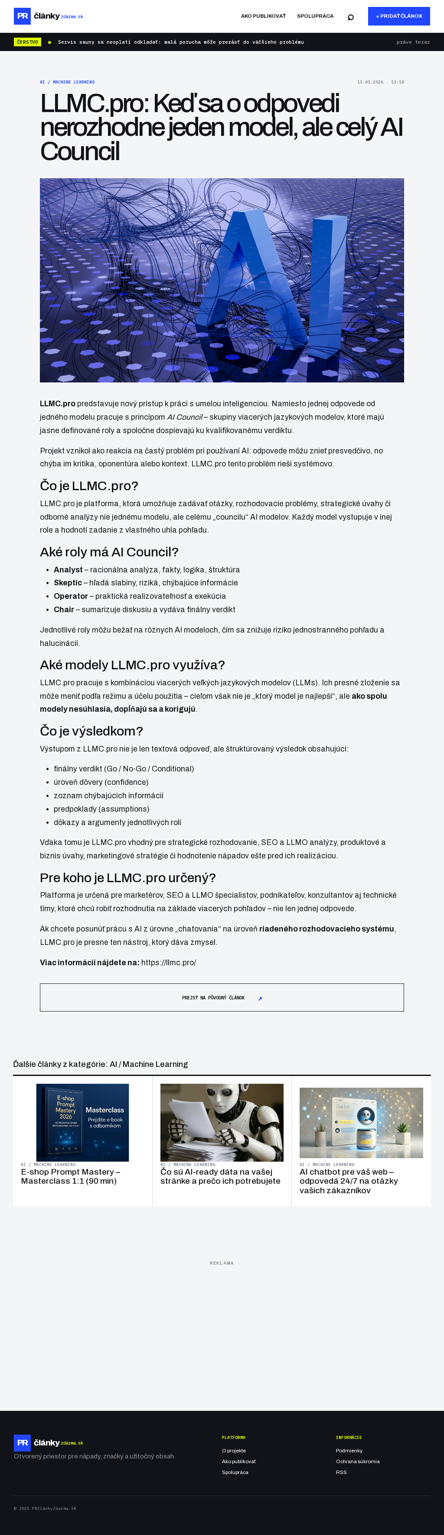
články (50, 15)
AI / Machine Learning (67, 82)
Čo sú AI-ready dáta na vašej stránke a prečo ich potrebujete (220, 1176)
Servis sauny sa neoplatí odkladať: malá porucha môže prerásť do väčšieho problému (181, 42)
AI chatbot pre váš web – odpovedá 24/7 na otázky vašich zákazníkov (349, 1181)
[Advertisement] (222, 1329)
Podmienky (349, 1450)
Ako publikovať (263, 16)
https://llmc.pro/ (168, 963)
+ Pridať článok (399, 16)
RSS (341, 1472)
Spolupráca (315, 16)
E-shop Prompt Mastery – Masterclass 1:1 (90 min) (70, 1176)
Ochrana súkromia (358, 1461)
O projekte (234, 1450)
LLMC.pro (57, 504)
